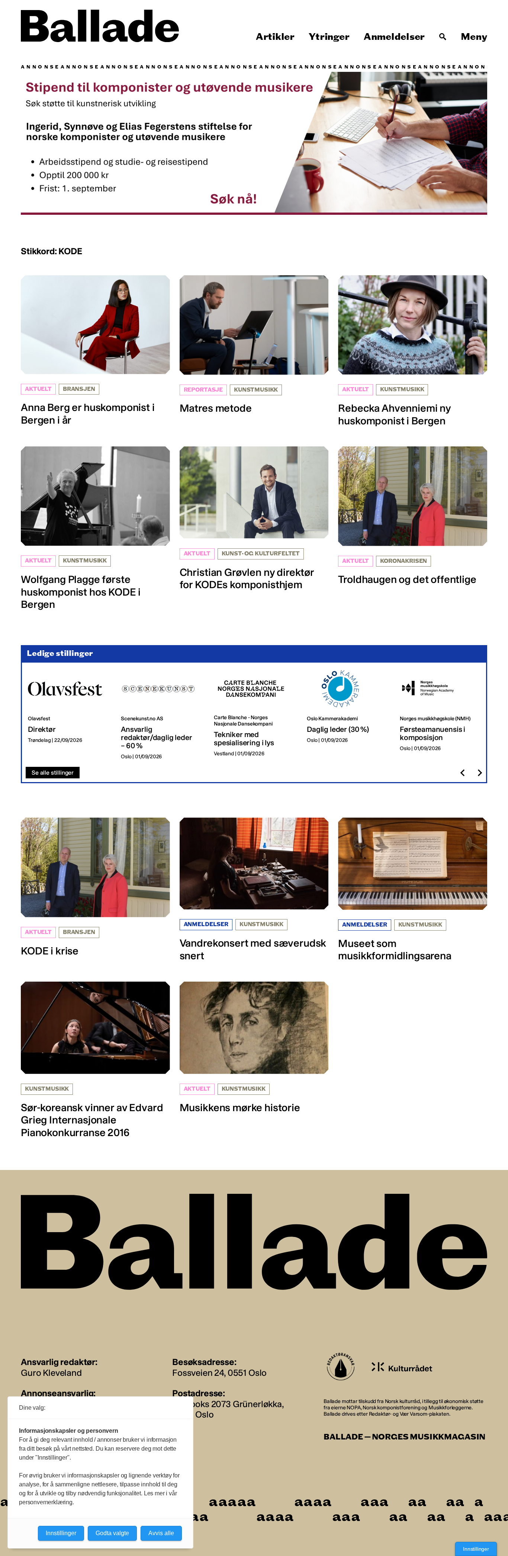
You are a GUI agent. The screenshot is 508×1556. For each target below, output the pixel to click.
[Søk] (443, 37)
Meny (474, 37)
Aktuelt (38, 389)
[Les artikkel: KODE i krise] (95, 887)
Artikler (275, 37)
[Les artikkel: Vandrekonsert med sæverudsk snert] (254, 889)
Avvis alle (161, 1533)
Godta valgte (112, 1533)
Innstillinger (476, 1549)
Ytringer (329, 37)
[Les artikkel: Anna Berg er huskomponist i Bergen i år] (95, 350)
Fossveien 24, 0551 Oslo (219, 1372)
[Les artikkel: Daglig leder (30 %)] (347, 715)
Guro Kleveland (51, 1372)
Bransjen (79, 389)
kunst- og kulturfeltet (261, 554)
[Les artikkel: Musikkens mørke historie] (254, 1048)
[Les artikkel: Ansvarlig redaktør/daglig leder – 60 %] (161, 715)
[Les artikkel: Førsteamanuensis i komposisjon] (440, 715)
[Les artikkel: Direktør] (68, 715)
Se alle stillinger (53, 772)
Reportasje (203, 390)
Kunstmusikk (256, 390)
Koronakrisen (403, 561)
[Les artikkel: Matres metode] (254, 345)
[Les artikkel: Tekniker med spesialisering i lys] (254, 715)
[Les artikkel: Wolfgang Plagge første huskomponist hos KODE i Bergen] (95, 528)
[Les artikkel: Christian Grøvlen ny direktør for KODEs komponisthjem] (254, 518)
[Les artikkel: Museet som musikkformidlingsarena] (412, 889)
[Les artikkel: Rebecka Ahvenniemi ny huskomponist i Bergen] (412, 351)
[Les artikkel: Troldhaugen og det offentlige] (412, 516)
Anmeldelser (394, 37)
